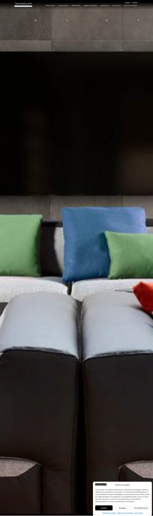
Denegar (122, 508)
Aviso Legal (138, 513)
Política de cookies (109, 513)
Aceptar (104, 508)
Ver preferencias (141, 508)
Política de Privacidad (125, 513)
